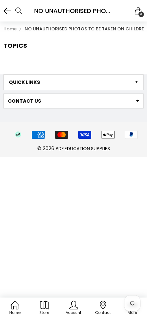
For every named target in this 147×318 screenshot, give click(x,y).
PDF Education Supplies (83, 148)
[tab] (73, 82)
